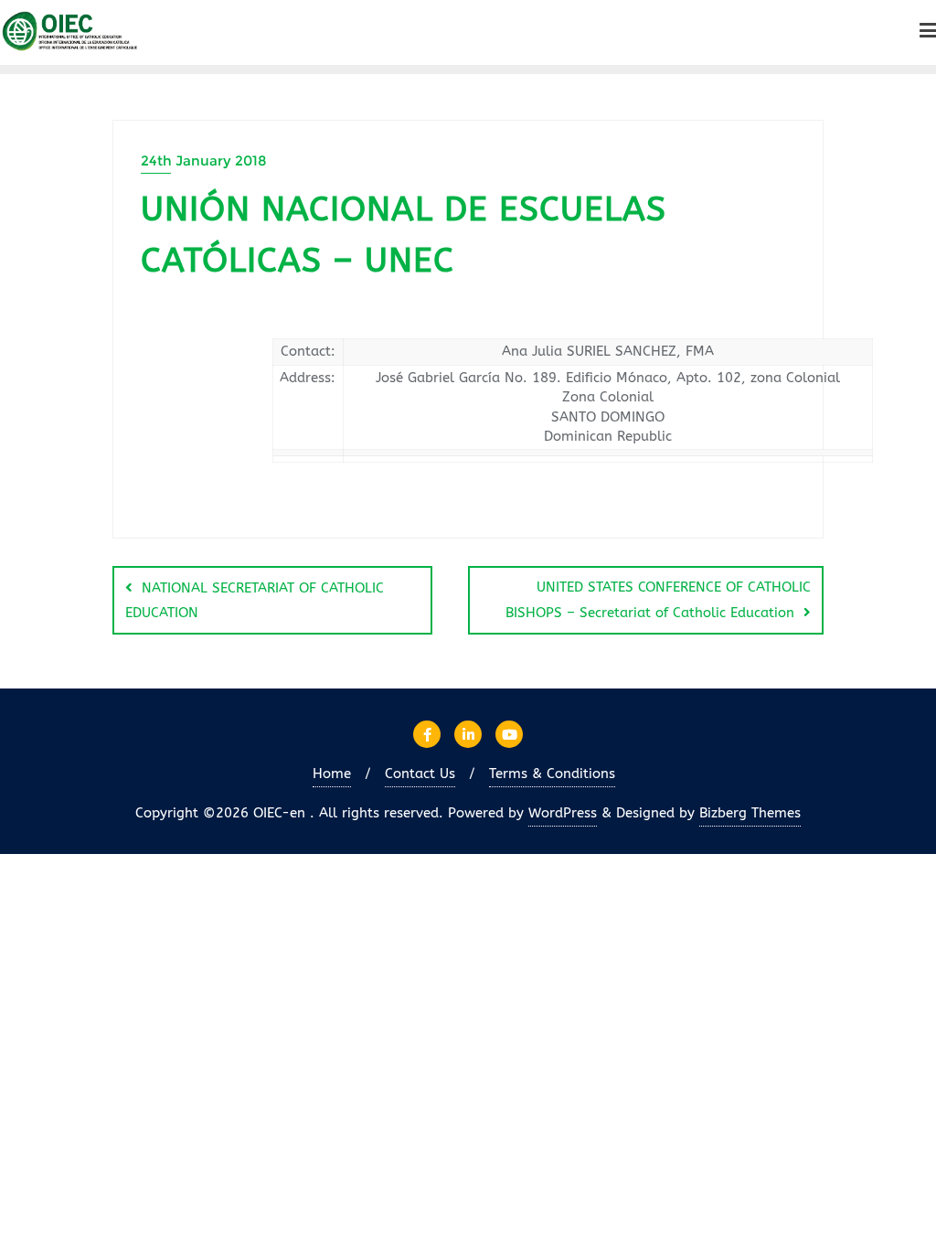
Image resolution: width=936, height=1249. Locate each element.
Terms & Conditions (552, 773)
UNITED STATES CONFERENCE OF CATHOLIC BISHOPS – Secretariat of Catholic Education (658, 600)
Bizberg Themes (750, 813)
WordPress (562, 813)
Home (332, 773)
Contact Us (420, 773)
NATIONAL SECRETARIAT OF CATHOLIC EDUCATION (254, 600)
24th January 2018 (204, 160)
